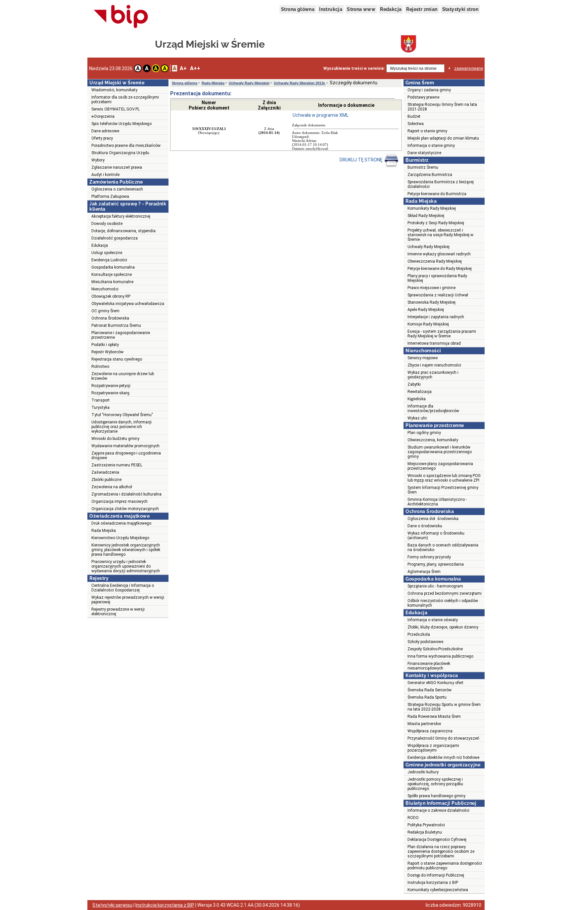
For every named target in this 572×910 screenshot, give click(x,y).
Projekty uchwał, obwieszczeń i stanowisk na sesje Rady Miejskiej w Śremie (440, 235)
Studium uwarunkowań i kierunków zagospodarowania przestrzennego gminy (439, 452)
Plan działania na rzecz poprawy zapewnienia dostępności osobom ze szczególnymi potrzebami (440, 851)
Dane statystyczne (424, 153)
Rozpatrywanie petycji (110, 385)
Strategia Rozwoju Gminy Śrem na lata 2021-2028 (442, 106)
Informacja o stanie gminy (431, 145)
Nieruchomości (105, 289)
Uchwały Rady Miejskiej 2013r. (299, 83)
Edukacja (99, 245)
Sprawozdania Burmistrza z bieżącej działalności (440, 184)
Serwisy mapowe (422, 358)
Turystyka (100, 407)
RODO (413, 817)
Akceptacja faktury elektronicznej (120, 216)
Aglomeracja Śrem (424, 571)
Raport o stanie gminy (427, 131)
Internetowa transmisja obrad (434, 343)
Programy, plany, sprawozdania (435, 564)
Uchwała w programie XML (321, 115)
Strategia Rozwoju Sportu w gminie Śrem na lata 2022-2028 (444, 707)
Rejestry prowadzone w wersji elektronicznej (118, 611)
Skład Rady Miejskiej (425, 215)
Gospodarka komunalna (113, 267)
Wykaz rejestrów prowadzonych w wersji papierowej (127, 599)
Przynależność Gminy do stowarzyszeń (443, 738)
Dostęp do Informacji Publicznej (435, 875)
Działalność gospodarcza (114, 238)
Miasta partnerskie (424, 723)
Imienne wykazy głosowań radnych (439, 254)
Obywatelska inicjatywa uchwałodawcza (127, 303)
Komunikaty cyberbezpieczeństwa (437, 890)
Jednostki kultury (423, 772)
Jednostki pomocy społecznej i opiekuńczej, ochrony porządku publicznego (435, 784)
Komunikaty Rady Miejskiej (431, 208)
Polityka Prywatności (426, 825)
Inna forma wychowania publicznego (440, 656)
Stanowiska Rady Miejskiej (431, 302)
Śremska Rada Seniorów (429, 690)
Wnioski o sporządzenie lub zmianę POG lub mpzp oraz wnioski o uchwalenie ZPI (444, 478)
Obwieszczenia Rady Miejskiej (434, 261)
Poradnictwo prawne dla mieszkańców (126, 145)
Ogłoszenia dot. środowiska (432, 518)
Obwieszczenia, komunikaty (432, 440)
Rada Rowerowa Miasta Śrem (434, 716)
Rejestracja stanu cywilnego (116, 359)
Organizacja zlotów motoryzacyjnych (125, 508)
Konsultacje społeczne (111, 274)
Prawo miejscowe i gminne (431, 287)
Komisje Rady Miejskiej (428, 324)
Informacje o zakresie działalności (438, 810)
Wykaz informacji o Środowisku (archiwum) (435, 535)
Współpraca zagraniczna (430, 731)
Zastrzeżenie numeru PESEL (116, 465)
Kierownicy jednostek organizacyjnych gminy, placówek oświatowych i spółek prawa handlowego (125, 550)
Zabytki (414, 384)
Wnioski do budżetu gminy (115, 438)
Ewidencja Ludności (109, 260)
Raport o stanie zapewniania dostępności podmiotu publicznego (444, 865)
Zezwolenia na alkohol (111, 487)
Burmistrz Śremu (422, 167)
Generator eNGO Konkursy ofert (435, 682)
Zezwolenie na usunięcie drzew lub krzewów (122, 376)
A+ (183, 68)
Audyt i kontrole (105, 174)
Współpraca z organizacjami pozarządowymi (433, 748)
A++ (195, 68)
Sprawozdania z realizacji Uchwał (437, 295)
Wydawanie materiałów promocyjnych (125, 446)
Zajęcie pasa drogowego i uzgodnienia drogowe (126, 455)
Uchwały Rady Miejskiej (249, 83)
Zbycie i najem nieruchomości (434, 365)
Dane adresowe (105, 131)
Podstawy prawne (423, 97)
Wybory (98, 160)
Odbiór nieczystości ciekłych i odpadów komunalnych (442, 603)
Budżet (413, 116)
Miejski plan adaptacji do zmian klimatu (443, 138)
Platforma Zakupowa (110, 196)
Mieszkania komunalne (112, 282)
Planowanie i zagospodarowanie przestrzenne (120, 335)
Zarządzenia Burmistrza (429, 174)
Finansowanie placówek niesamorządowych (428, 666)
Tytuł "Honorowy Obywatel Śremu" (122, 414)
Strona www (361, 9)
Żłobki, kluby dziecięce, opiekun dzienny (442, 627)
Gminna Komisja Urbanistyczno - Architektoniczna (437, 501)
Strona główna (297, 9)
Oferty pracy (102, 138)
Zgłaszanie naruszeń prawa (116, 167)
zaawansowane (468, 68)
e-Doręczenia (103, 116)
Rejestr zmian (421, 9)
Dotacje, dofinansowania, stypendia (123, 231)
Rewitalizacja (419, 391)
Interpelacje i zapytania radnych (435, 317)
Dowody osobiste (106, 223)
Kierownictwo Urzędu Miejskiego (120, 538)
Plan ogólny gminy (424, 432)
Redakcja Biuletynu (424, 832)
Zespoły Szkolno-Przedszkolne (435, 649)
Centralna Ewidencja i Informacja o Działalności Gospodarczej (122, 587)
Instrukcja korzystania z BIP (432, 882)
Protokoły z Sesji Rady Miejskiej (435, 223)
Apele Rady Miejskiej (425, 309)
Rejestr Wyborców (107, 352)
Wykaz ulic (417, 418)
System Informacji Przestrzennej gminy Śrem (442, 490)
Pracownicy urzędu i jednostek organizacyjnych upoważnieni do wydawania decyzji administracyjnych (125, 566)
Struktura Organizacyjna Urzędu (120, 153)
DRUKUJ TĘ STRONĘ (361, 159)
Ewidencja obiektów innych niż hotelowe (443, 757)
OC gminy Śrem (105, 311)
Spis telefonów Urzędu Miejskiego (121, 123)
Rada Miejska (103, 530)
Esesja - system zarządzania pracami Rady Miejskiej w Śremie (441, 333)
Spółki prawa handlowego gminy (436, 796)
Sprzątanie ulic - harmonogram (435, 586)
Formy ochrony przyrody (429, 557)
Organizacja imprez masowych (119, 501)
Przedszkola (418, 634)
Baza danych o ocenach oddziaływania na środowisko (442, 547)
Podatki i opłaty (105, 344)
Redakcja (391, 9)
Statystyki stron (460, 9)
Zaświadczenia (105, 472)
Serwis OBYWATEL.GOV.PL (115, 109)
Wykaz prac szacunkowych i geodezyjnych (432, 374)
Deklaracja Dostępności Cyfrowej (436, 839)
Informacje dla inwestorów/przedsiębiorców (433, 408)
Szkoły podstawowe (425, 641)
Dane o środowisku (424, 526)
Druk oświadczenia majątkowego (121, 523)
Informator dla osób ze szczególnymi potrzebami (125, 99)
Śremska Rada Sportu (427, 697)
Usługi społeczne (106, 252)
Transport (100, 400)
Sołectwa (415, 123)
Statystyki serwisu (112, 905)
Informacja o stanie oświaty (432, 620)
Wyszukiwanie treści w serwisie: (354, 68)
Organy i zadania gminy (429, 90)
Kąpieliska (416, 399)
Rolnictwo (100, 366)
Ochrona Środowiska (110, 318)
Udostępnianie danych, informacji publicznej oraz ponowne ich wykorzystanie (121, 427)
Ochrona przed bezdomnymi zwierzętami (444, 593)
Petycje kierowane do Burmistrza (436, 194)
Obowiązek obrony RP (110, 296)
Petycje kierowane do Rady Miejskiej (439, 268)
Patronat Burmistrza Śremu (116, 325)
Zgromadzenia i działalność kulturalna (126, 494)
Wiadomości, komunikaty (114, 90)
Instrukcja (330, 9)
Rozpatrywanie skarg (110, 393)
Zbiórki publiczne (106, 479)
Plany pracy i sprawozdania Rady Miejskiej (437, 278)
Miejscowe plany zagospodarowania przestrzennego (440, 466)
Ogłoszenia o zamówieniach (117, 189)
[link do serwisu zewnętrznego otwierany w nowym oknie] (121, 16)
